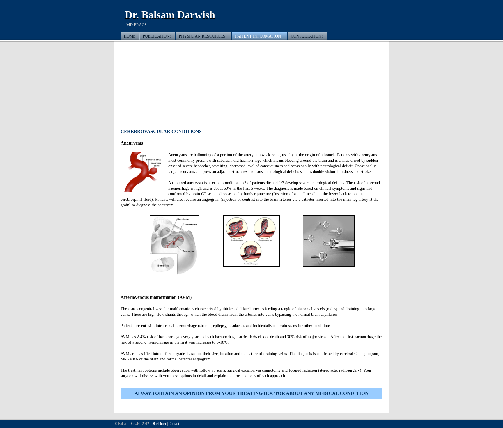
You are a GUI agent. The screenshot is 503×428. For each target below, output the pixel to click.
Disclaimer (158, 424)
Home (130, 36)
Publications (157, 36)
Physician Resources (202, 36)
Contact (174, 424)
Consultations (307, 36)
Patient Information (258, 36)
